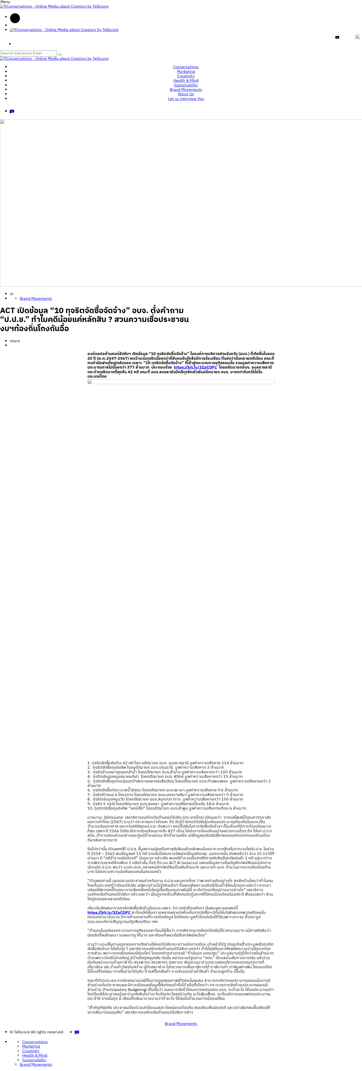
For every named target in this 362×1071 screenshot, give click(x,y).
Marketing (186, 71)
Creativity (186, 76)
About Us (186, 94)
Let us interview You (186, 99)
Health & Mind (185, 80)
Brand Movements (186, 89)
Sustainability (186, 85)
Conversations (186, 67)
